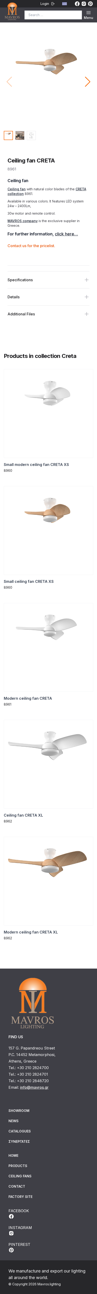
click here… (66, 233)
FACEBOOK (18, 1210)
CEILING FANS (20, 1176)
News (13, 1121)
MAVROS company (23, 221)
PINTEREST (19, 1244)
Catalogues (19, 1131)
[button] (88, 82)
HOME (13, 1155)
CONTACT (16, 1186)
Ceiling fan (17, 189)
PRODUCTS (17, 1166)
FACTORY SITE (20, 1197)
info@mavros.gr (34, 1087)
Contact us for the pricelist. (31, 245)
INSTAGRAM (20, 1227)
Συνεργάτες (19, 1141)
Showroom (18, 1111)
